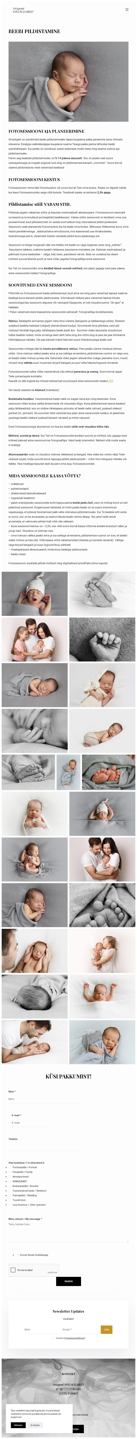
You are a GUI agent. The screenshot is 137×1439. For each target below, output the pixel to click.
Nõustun (18, 1425)
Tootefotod (19, 1200)
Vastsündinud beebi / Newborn (29, 1190)
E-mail (16, 1115)
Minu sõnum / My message (25, 1219)
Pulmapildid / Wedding (25, 1195)
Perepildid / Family (23, 1172)
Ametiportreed (21, 1176)
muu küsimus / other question (29, 1204)
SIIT (111, 381)
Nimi (12, 1091)
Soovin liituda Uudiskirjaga (34, 1254)
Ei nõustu (35, 1425)
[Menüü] (126, 9)
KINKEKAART (20, 1181)
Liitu (106, 1329)
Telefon (13, 1139)
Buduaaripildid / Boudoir (26, 1186)
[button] (35, 594)
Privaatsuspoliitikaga (74, 1338)
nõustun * (70, 1338)
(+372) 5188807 (68, 1393)
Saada (68, 1281)
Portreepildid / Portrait (25, 1167)
